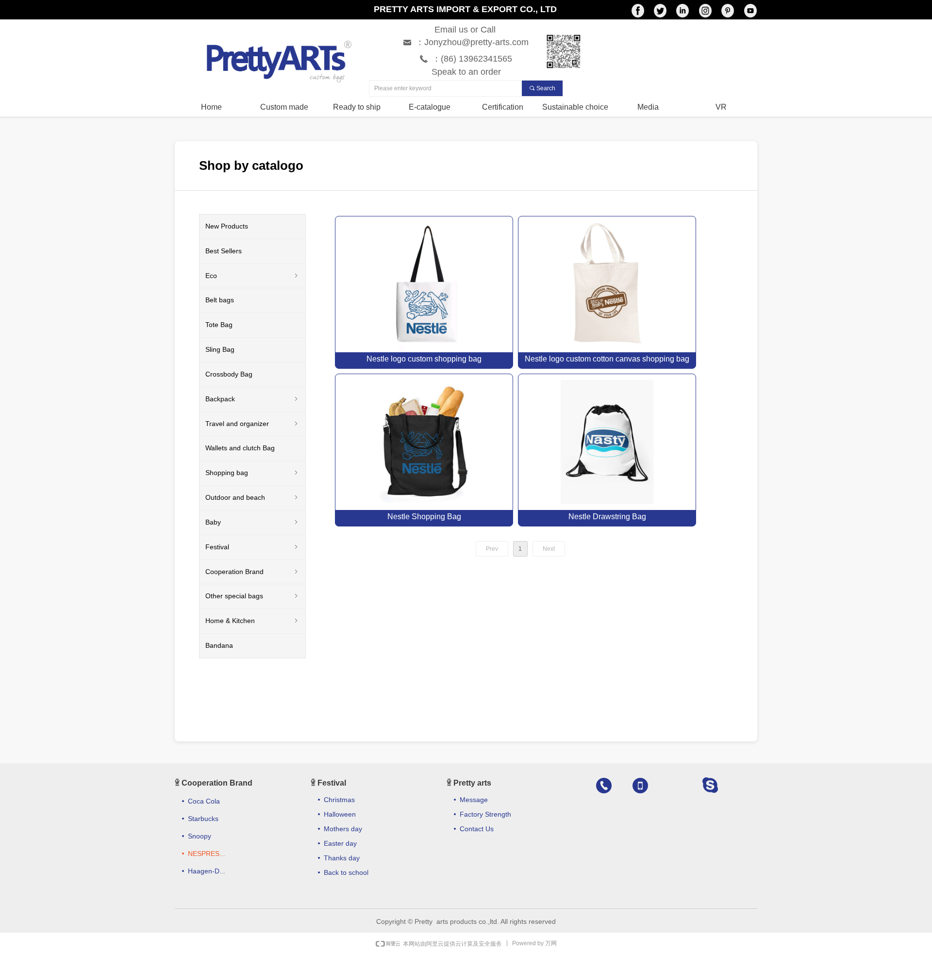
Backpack (252, 399)
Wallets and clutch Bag (240, 448)
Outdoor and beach (252, 497)
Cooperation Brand (252, 571)
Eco (252, 275)
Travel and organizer (252, 423)
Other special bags (252, 596)
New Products (226, 226)
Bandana (219, 645)
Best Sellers (223, 251)
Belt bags (219, 300)
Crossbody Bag (228, 374)
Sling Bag (219, 349)
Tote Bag (219, 325)
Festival (252, 547)
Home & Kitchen (252, 620)
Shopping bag (252, 472)
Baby (252, 522)
